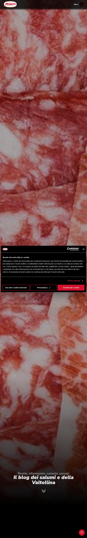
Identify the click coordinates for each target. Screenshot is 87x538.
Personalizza (42, 288)
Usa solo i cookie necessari (16, 288)
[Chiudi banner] (83, 249)
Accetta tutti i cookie (71, 288)
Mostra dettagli (74, 281)
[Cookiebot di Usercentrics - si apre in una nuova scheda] (69, 249)
